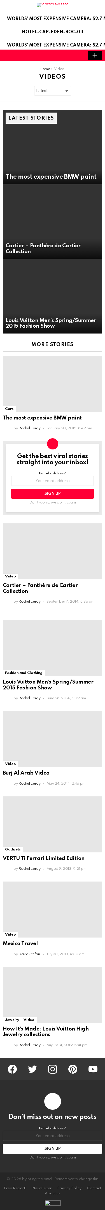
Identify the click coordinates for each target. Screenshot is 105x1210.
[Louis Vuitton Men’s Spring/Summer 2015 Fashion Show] (52, 296)
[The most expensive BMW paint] (52, 147)
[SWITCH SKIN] (66, 55)
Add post (95, 55)
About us (52, 1193)
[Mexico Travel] (52, 910)
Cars (9, 409)
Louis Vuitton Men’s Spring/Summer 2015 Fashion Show (48, 685)
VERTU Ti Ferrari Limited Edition (44, 858)
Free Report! (15, 1188)
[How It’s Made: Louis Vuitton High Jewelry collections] (52, 995)
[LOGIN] (76, 55)
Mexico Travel (20, 943)
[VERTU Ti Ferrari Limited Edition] (52, 824)
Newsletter (42, 1188)
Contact (94, 1188)
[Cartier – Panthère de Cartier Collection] (52, 221)
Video (10, 576)
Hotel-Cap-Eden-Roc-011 (52, 32)
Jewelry (12, 1020)
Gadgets (12, 849)
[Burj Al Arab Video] (52, 739)
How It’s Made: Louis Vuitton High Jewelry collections (45, 1032)
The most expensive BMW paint (42, 418)
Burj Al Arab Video (26, 773)
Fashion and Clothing (24, 673)
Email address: (52, 473)
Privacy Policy (69, 1188)
